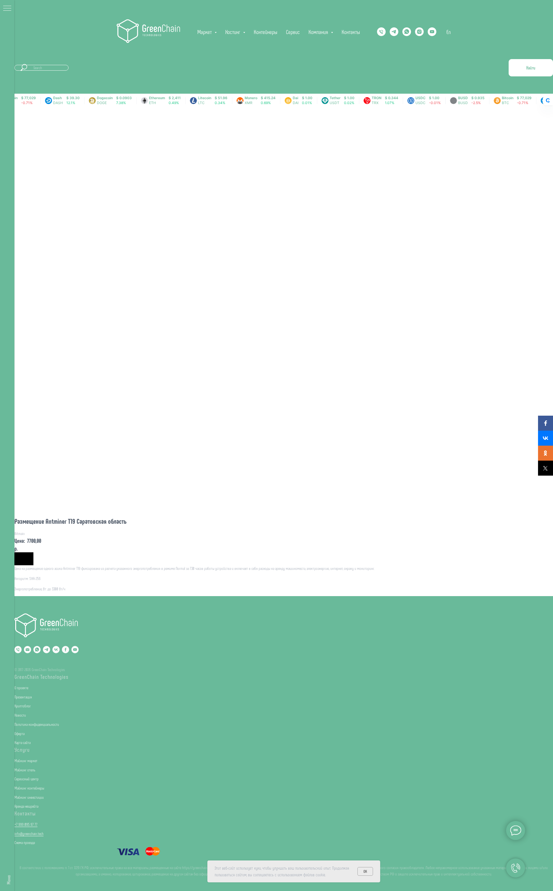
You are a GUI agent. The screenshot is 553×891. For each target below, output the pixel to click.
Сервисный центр (26, 778)
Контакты (351, 31)
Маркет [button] (205, 31)
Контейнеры (265, 31)
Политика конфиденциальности (36, 724)
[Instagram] (419, 31)
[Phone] (18, 649)
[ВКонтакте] (545, 438)
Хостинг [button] (233, 31)
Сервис (293, 31)
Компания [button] (318, 31)
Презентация (23, 696)
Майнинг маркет (25, 760)
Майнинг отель (24, 769)
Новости (20, 715)
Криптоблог (22, 705)
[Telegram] (394, 31)
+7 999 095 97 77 (25, 824)
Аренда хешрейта (26, 806)
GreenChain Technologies (41, 676)
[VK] (56, 649)
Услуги (22, 749)
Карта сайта (22, 742)
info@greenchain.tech (28, 833)
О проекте (21, 687)
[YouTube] (432, 31)
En (448, 31)
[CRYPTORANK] (548, 100)
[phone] (381, 31)
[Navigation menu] (7, 9)
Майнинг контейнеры (29, 787)
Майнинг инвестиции (29, 797)
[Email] (27, 649)
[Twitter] (545, 468)
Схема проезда (24, 842)
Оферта (19, 733)
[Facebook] (545, 423)
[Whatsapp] (406, 31)
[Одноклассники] (545, 453)
